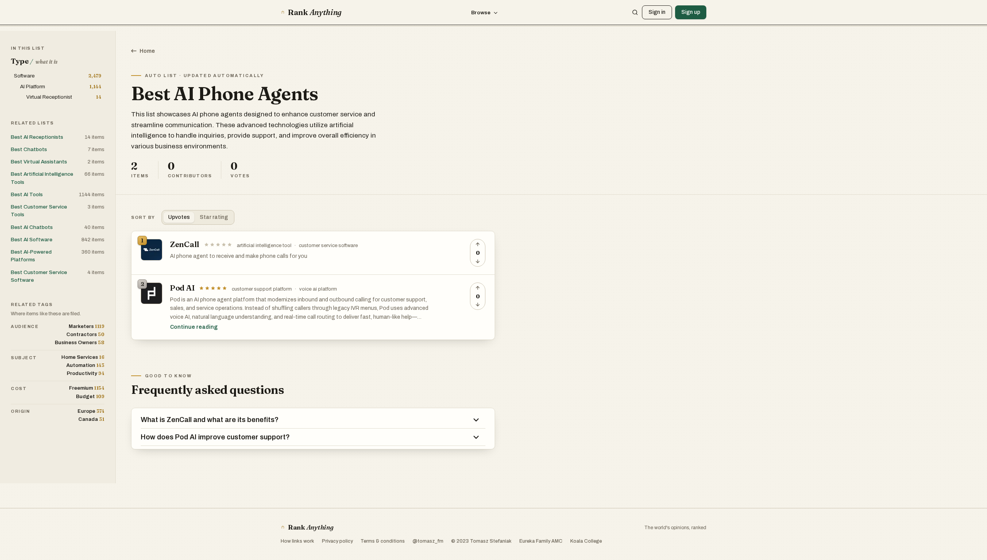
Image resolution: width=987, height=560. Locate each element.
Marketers (86, 326)
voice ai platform (318, 289)
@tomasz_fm (428, 541)
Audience (25, 326)
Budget (90, 396)
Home (147, 51)
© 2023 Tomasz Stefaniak (481, 541)
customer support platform (262, 289)
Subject (24, 357)
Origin (20, 411)
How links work (297, 541)
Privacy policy (337, 541)
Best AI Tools (27, 194)
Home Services (82, 357)
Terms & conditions (382, 541)
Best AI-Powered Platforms (31, 255)
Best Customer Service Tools (39, 210)
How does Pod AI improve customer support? (215, 437)
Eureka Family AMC (541, 541)
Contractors (85, 334)
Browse (480, 12)
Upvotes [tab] (179, 217)
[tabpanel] (313, 285)
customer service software (328, 245)
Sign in (656, 12)
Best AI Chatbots (32, 227)
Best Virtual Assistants (39, 162)
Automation (85, 365)
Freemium (86, 388)
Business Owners (79, 342)
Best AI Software (31, 239)
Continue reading (194, 327)
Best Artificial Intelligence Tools (42, 178)
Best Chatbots (29, 149)
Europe (90, 411)
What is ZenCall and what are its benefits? (210, 420)
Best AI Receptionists (37, 137)
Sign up (690, 12)
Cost (19, 388)
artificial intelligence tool (264, 245)
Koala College (586, 541)
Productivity (85, 373)
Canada (91, 419)
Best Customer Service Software (39, 276)
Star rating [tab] (214, 217)
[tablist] (198, 217)
